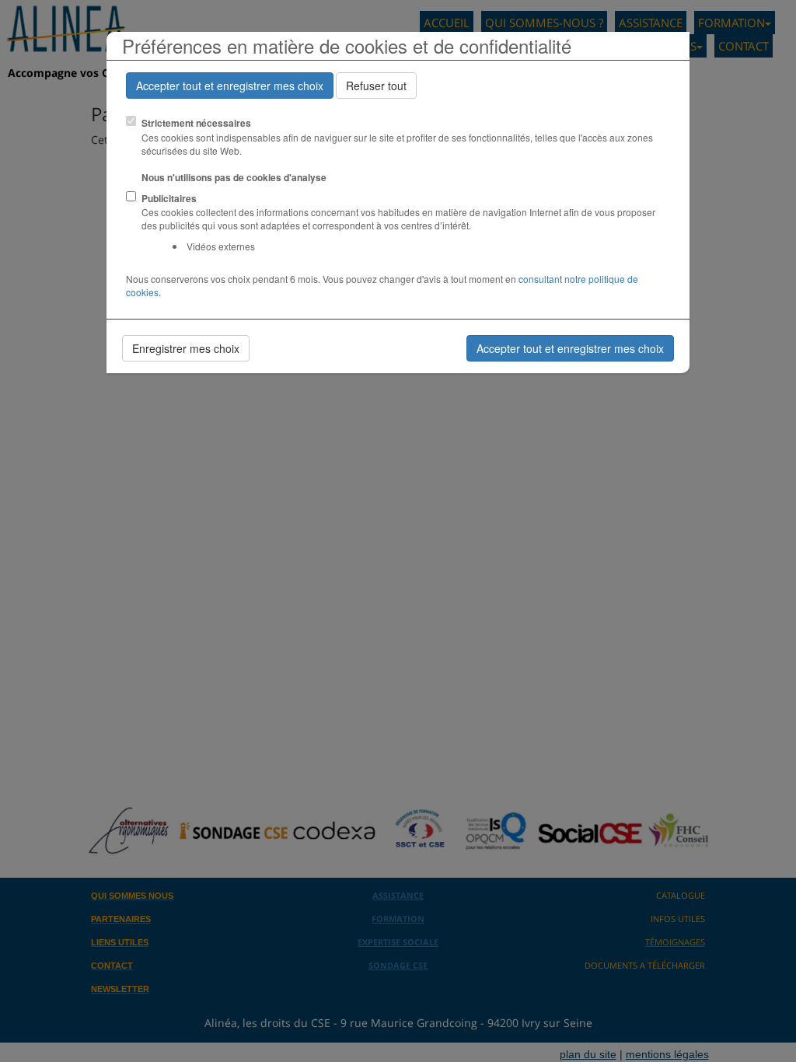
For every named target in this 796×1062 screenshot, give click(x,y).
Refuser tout (376, 85)
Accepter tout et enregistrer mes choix (229, 85)
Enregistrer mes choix (185, 348)
